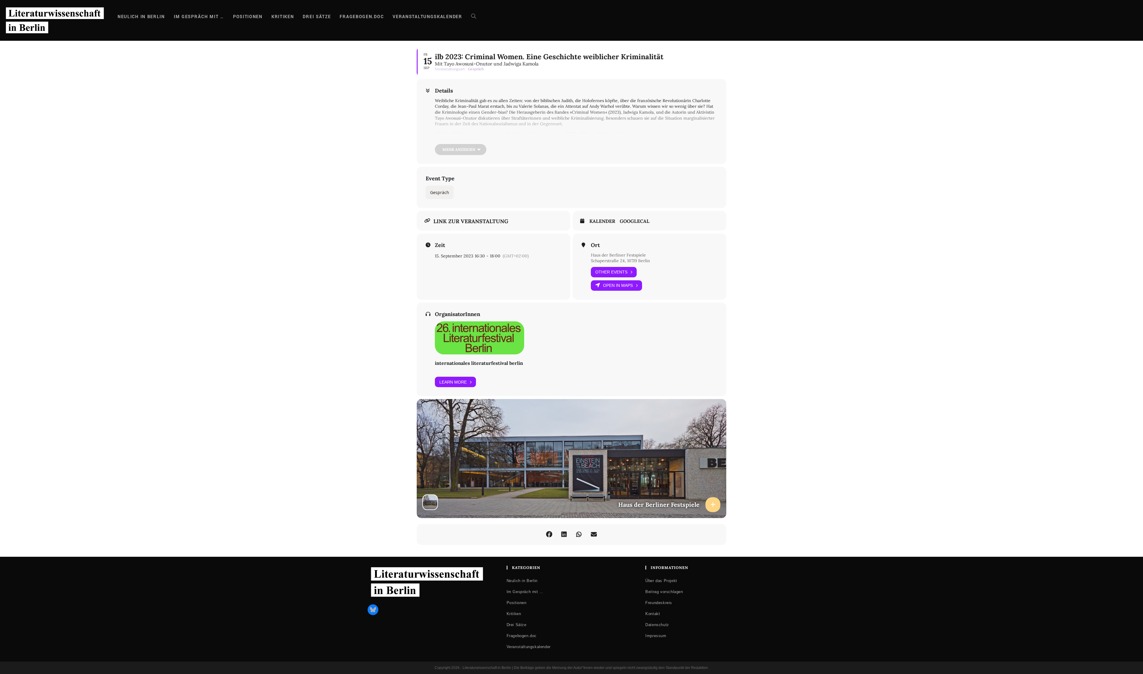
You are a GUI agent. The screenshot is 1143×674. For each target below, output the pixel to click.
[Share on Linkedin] (564, 534)
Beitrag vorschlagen (664, 591)
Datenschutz (657, 625)
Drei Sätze (517, 625)
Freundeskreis (658, 602)
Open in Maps (618, 285)
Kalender (602, 221)
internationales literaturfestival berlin (479, 363)
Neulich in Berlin (522, 580)
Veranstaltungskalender (529, 647)
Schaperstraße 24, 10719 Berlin (620, 260)
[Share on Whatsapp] (579, 534)
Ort (595, 245)
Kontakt (652, 614)
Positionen (517, 602)
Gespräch (439, 192)
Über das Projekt (661, 580)
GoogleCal (634, 221)
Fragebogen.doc (522, 636)
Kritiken (514, 614)
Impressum (655, 636)
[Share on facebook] (549, 534)
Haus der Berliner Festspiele (618, 255)
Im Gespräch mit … (525, 591)
